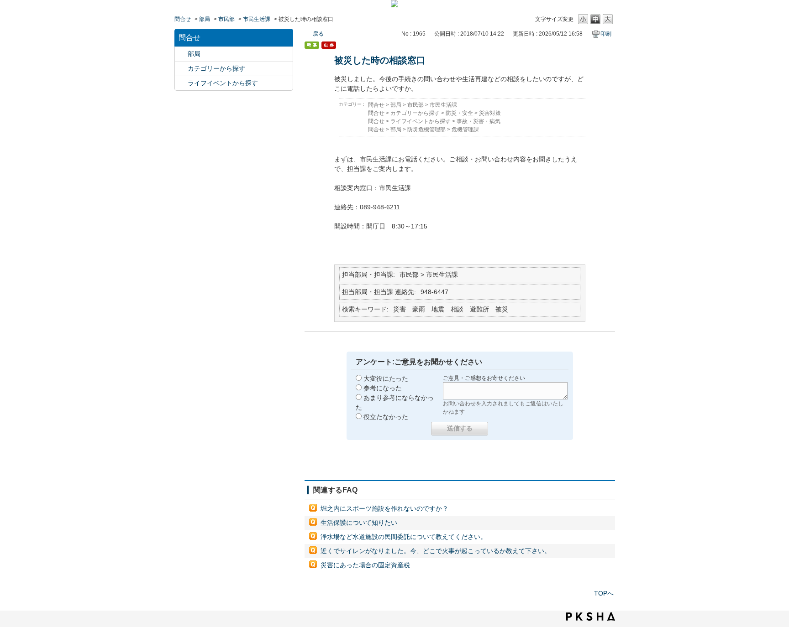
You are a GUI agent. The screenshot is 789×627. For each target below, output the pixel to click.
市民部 (226, 19)
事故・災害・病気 (478, 121)
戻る (318, 34)
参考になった (382, 388)
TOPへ (604, 593)
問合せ (182, 19)
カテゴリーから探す (216, 68)
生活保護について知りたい (359, 522)
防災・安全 (459, 113)
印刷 (605, 34)
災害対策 (490, 113)
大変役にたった (385, 378)
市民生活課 (256, 19)
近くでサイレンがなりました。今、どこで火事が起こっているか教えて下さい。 (436, 550)
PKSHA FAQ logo (590, 616)
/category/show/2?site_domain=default (181, 68)
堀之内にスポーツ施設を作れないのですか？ (384, 508)
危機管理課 (465, 129)
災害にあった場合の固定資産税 (365, 565)
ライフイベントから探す (223, 83)
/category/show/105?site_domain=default (181, 83)
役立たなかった (385, 416)
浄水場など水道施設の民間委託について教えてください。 (404, 536)
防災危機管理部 (426, 129)
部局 (204, 19)
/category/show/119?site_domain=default (181, 54)
